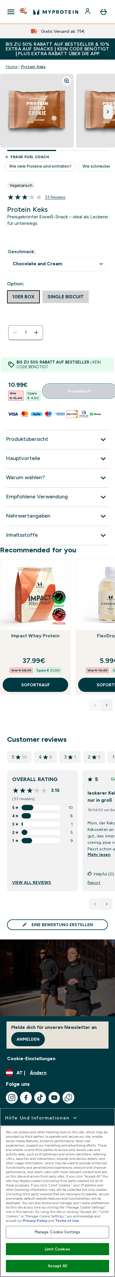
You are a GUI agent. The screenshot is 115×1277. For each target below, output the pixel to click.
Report (94, 882)
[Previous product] (95, 705)
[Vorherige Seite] (95, 904)
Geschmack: (21, 251)
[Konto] (88, 12)
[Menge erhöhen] (36, 332)
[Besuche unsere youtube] (54, 1098)
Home (11, 66)
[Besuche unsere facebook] (26, 1098)
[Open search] (24, 12)
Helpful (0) (104, 874)
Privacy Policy (35, 1221)
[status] (26, 332)
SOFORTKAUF (35, 684)
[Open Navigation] (11, 12)
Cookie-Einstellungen (31, 1058)
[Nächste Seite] (107, 904)
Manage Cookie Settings (57, 1232)
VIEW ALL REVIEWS (31, 882)
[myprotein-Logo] (55, 12)
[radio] (23, 296)
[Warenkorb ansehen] (103, 12)
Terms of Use (67, 1221)
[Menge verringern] (15, 332)
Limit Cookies (57, 1249)
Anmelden (28, 1039)
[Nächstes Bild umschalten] (108, 112)
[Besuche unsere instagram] (12, 1098)
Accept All (57, 1266)
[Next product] (107, 705)
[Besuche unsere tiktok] (40, 1098)
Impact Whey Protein (35, 635)
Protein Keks (33, 66)
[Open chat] (68, 1098)
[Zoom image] (66, 81)
